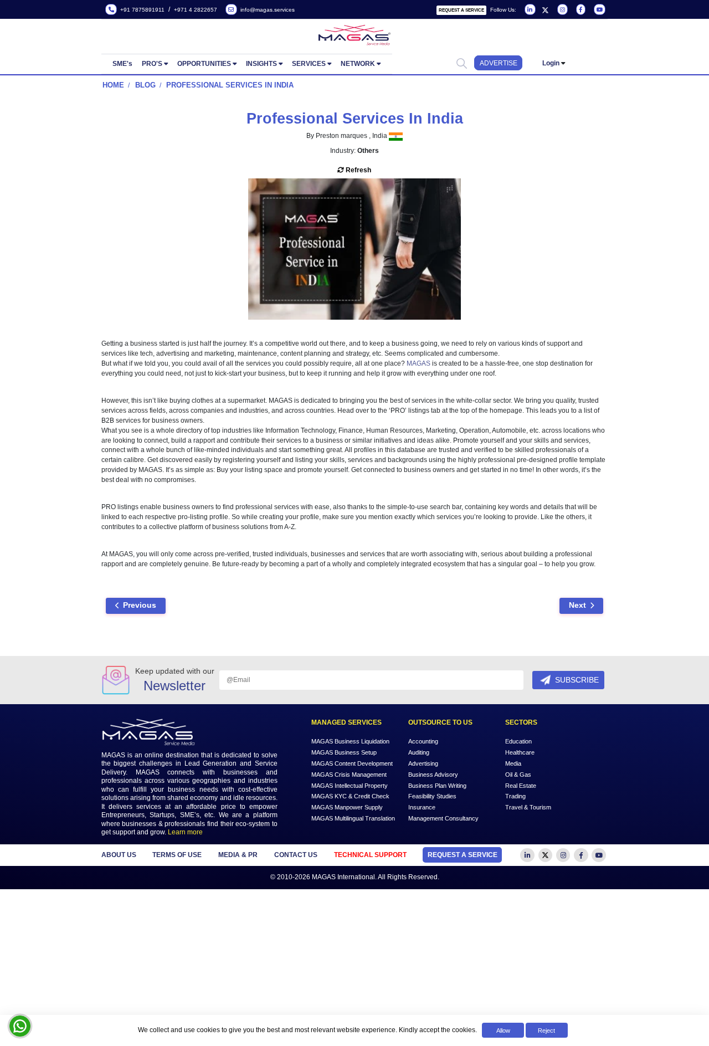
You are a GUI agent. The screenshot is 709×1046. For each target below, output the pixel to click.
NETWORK (358, 64)
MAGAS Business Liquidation (350, 740)
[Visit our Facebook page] (580, 10)
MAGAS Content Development (352, 763)
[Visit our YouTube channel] (598, 10)
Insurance (421, 807)
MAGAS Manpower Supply (347, 807)
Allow (503, 1030)
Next (577, 605)
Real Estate (520, 785)
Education (518, 740)
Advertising (423, 763)
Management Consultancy (443, 818)
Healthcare (520, 751)
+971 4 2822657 (195, 10)
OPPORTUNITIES (204, 64)
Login (550, 63)
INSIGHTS (261, 64)
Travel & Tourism (528, 807)
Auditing (418, 751)
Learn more (185, 832)
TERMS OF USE (177, 855)
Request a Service (461, 10)
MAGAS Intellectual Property (349, 785)
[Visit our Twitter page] (545, 10)
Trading (515, 796)
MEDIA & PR (238, 855)
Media (513, 763)
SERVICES (309, 64)
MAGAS (418, 363)
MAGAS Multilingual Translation (353, 818)
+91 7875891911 (141, 10)
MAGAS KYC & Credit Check (350, 796)
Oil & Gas (518, 774)
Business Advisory (433, 774)
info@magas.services (266, 10)
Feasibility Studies (432, 796)
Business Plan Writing (437, 785)
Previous (139, 605)
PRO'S (152, 64)
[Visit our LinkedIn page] (529, 10)
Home (113, 85)
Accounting (423, 740)
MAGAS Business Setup (344, 751)
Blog (145, 85)
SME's (122, 64)
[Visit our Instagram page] (561, 10)
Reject (546, 1030)
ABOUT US (118, 855)
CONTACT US (295, 855)
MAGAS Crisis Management (349, 774)
